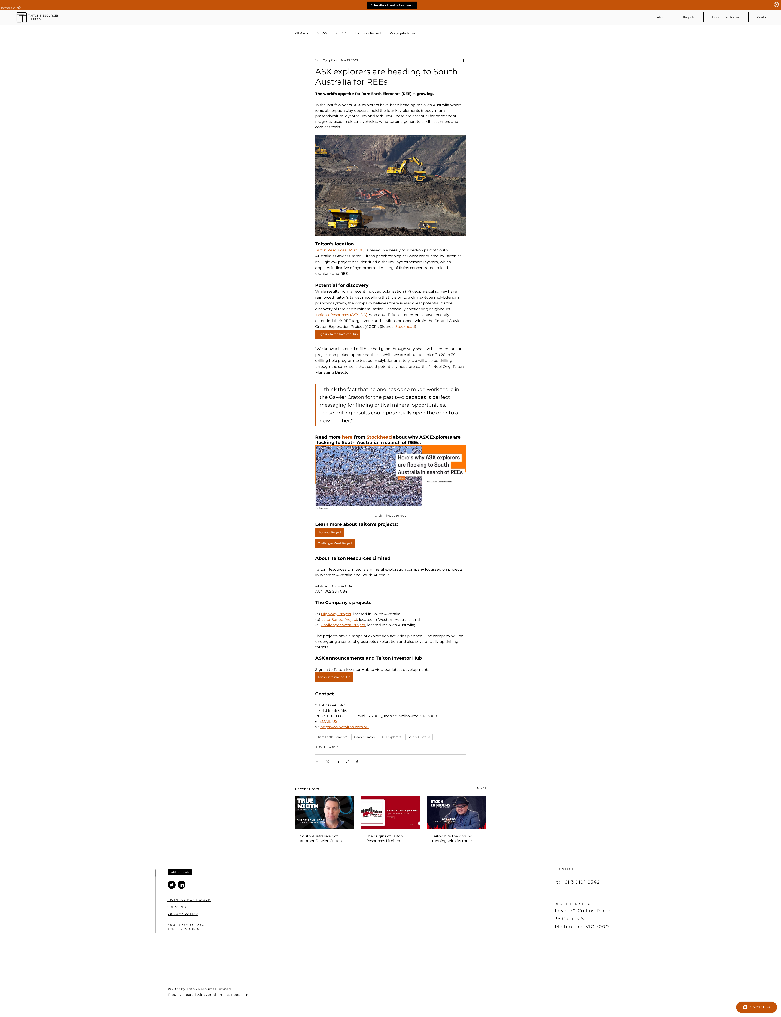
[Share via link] (347, 761)
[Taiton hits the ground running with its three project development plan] (456, 812)
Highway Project (368, 33)
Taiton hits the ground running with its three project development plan (456, 838)
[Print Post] (357, 761)
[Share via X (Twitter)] (327, 761)
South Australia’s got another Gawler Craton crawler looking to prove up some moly (322, 838)
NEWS (322, 33)
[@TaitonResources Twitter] (172, 885)
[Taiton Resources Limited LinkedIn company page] (181, 885)
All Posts (302, 33)
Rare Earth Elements (332, 737)
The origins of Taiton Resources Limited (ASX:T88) (384, 838)
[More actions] (463, 60)
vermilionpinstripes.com (227, 995)
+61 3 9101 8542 (581, 882)
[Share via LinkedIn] (337, 761)
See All (481, 788)
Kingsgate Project (404, 33)
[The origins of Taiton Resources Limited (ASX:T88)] (390, 812)
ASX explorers (391, 737)
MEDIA (341, 33)
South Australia (419, 737)
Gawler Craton (364, 737)
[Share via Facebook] (317, 761)
